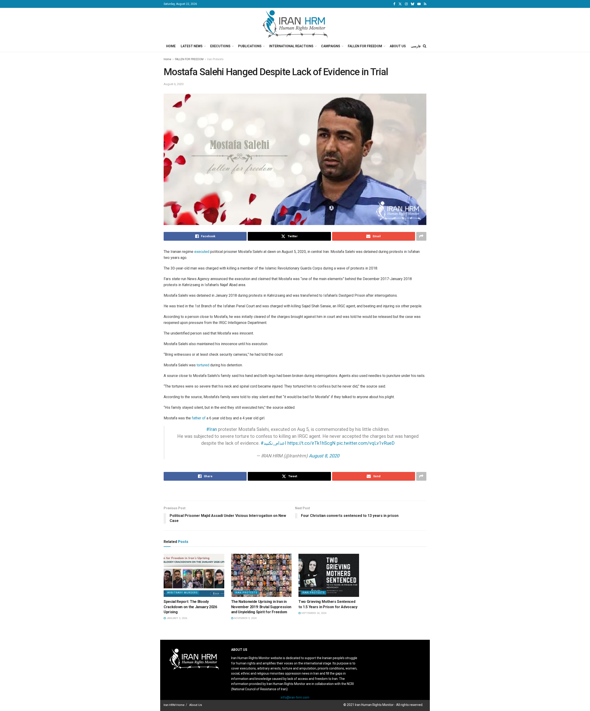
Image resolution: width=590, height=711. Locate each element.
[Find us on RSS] (425, 4)
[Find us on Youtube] (419, 4)
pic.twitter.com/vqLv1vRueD (366, 443)
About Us (398, 46)
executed (202, 251)
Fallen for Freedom (365, 46)
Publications (250, 46)
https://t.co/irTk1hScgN (311, 443)
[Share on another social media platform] (421, 236)
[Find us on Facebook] (394, 4)
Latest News (192, 46)
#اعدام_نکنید (273, 443)
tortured (203, 365)
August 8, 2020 (324, 456)
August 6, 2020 (173, 84)
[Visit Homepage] (295, 24)
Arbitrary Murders (182, 592)
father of (199, 418)
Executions (220, 46)
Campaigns (330, 46)
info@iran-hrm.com (295, 697)
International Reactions (291, 46)
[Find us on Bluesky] (412, 4)
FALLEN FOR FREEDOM (189, 59)
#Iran (211, 429)
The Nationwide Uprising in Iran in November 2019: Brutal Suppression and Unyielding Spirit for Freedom (261, 606)
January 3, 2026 (176, 618)
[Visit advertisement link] (295, 491)
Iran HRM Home (174, 705)
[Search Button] (424, 46)
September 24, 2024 (313, 613)
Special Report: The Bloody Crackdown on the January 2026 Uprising (190, 606)
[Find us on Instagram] (406, 4)
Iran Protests (215, 59)
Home (171, 46)
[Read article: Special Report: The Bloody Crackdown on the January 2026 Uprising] (194, 575)
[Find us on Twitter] (400, 4)
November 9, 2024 (245, 618)
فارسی (416, 46)
